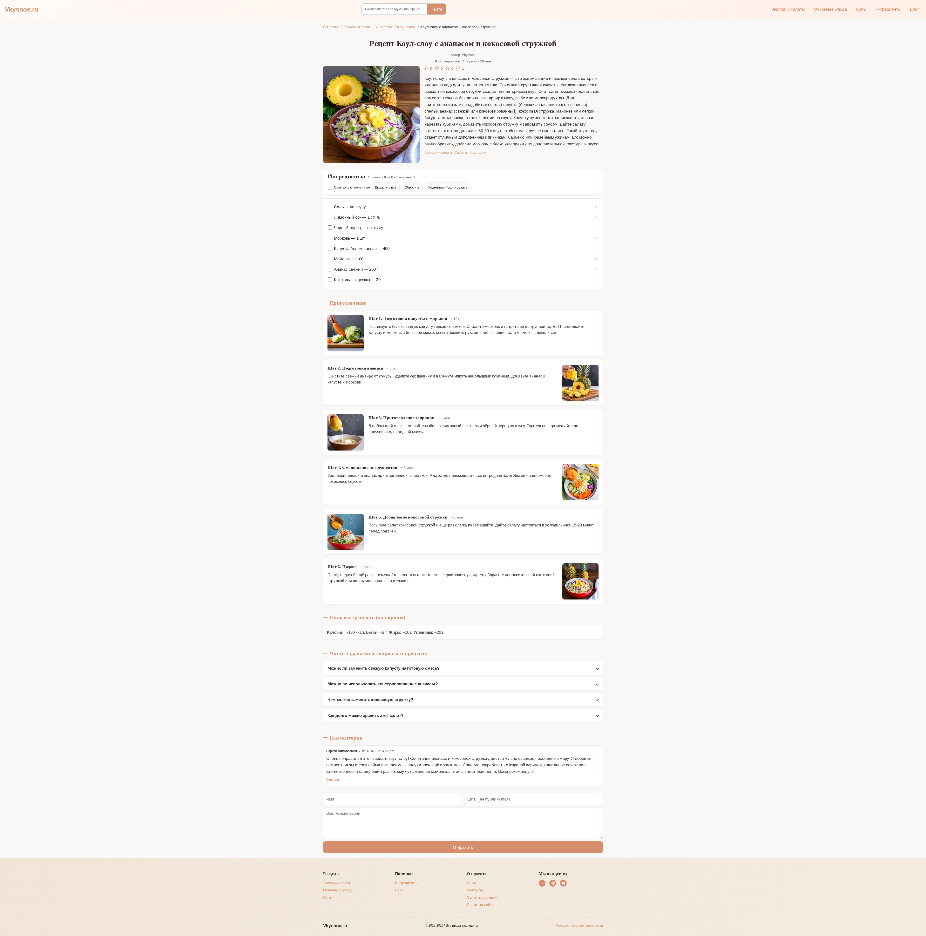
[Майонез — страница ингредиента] (595, 259)
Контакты (475, 890)
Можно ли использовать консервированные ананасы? (382, 683)
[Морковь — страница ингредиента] (595, 238)
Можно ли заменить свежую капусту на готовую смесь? (383, 668)
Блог (914, 9)
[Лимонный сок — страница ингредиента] (595, 217)
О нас (472, 882)
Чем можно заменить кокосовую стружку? (370, 699)
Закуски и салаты (788, 9)
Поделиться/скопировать (447, 187)
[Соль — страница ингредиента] (595, 206)
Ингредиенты (888, 9)
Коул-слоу (478, 152)
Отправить (463, 847)
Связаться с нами (482, 897)
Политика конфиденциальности (579, 925)
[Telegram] (552, 883)
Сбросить (412, 187)
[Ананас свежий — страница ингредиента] (595, 269)
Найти (436, 9)
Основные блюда (830, 9)
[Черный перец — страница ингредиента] (595, 227)
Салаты (461, 152)
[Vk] (542, 883)
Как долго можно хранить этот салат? (365, 715)
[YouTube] (563, 883)
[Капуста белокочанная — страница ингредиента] (595, 248)
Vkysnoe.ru (22, 9)
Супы (861, 9)
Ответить (333, 779)
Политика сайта (480, 904)
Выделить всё (385, 187)
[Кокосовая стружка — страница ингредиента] (595, 279)
